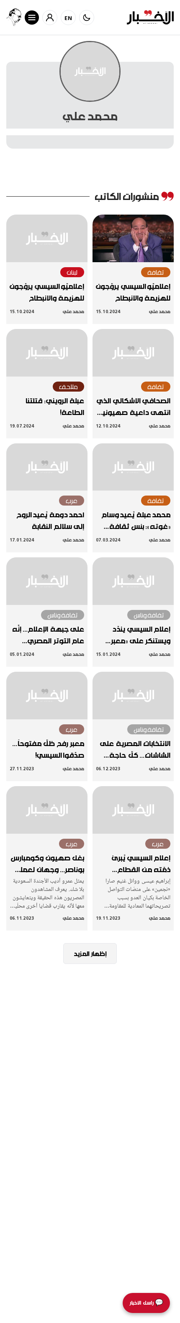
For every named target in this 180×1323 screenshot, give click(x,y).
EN (68, 18)
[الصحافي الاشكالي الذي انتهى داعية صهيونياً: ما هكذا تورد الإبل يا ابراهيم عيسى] (133, 353)
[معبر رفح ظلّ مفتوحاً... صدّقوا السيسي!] (46, 695)
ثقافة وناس (149, 615)
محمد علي (159, 311)
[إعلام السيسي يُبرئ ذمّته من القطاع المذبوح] (133, 810)
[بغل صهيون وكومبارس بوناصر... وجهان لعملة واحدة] (46, 810)
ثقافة (156, 272)
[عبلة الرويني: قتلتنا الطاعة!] (46, 353)
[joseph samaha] (13, 17)
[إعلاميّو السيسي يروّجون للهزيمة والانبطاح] (133, 238)
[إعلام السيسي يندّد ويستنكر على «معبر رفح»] (133, 581)
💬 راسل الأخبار (146, 1302)
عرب (71, 500)
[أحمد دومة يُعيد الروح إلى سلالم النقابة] (46, 467)
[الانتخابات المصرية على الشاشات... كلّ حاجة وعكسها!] (133, 695)
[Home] (150, 17)
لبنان (72, 272)
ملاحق (68, 386)
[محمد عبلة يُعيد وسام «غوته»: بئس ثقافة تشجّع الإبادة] (133, 467)
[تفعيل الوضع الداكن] (86, 17)
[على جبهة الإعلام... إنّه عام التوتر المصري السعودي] (46, 581)
